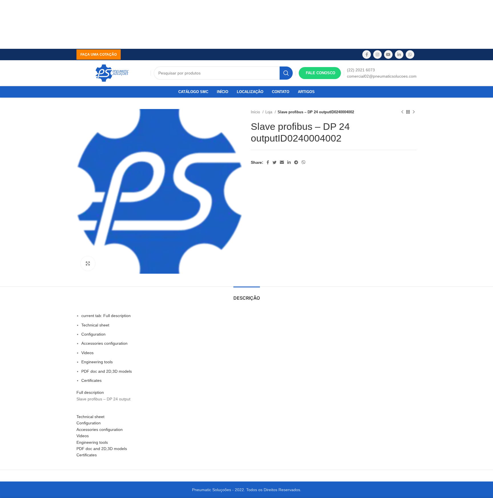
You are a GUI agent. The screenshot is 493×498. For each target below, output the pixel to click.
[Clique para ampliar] (88, 263)
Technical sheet (95, 325)
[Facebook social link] (366, 54)
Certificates (91, 380)
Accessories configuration (104, 343)
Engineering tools (97, 362)
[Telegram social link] (296, 162)
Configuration (93, 334)
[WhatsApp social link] (410, 54)
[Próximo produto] (414, 112)
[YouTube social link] (388, 54)
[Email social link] (282, 162)
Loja (269, 112)
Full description (106, 315)
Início (256, 112)
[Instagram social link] (377, 54)
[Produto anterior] (402, 112)
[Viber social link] (303, 162)
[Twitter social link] (274, 162)
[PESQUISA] (286, 73)
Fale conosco (320, 73)
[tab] (246, 295)
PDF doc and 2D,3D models (106, 371)
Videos (87, 352)
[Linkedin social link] (399, 54)
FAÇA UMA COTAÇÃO (98, 55)
